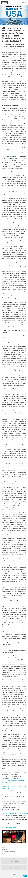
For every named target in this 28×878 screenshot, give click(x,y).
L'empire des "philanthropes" (9, 851)
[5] (24, 385)
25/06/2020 (5, 849)
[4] (2, 198)
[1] (25, 89)
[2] (7, 95)
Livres (4, 853)
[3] (10, 156)
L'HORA (4, 2)
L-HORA (14, 874)
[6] (8, 534)
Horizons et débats (11, 827)
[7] (18, 676)
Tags (25, 875)
